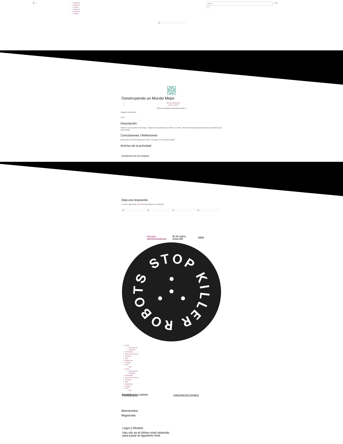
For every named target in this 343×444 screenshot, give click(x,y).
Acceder (128, 362)
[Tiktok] (140, 14)
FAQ (126, 358)
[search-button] (208, 7)
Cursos (76, 7)
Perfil (127, 365)
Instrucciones (133, 347)
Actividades (129, 352)
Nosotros (77, 3)
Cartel (123, 117)
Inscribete (132, 350)
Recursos (77, 5)
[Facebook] (140, 4)
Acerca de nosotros (131, 354)
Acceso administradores (156, 237)
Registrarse (129, 360)
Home (127, 345)
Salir (130, 367)
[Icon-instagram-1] (140, 9)
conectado (140, 204)
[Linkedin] (140, 19)
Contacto (128, 356)
